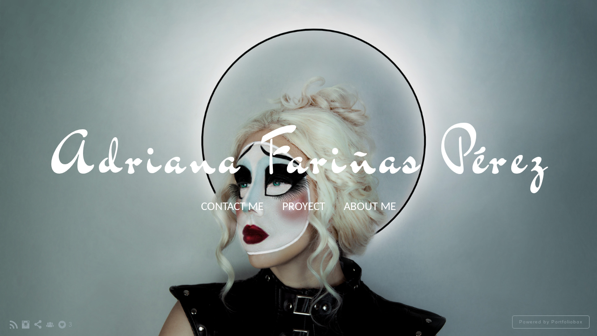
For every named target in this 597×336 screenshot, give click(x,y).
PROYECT (303, 207)
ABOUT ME (370, 207)
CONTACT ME (232, 207)
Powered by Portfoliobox (551, 321)
